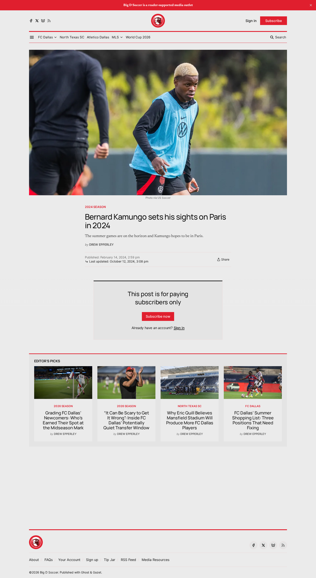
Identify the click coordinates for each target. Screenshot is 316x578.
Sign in (179, 328)
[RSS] (49, 21)
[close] (310, 5)
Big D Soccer (49, 572)
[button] (45, 37)
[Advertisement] (158, 485)
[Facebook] (31, 21)
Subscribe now (158, 316)
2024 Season (95, 207)
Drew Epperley (101, 244)
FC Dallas (252, 406)
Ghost (85, 572)
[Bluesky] (43, 21)
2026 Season (63, 406)
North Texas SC (190, 406)
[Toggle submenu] (55, 37)
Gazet (97, 572)
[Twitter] (37, 21)
